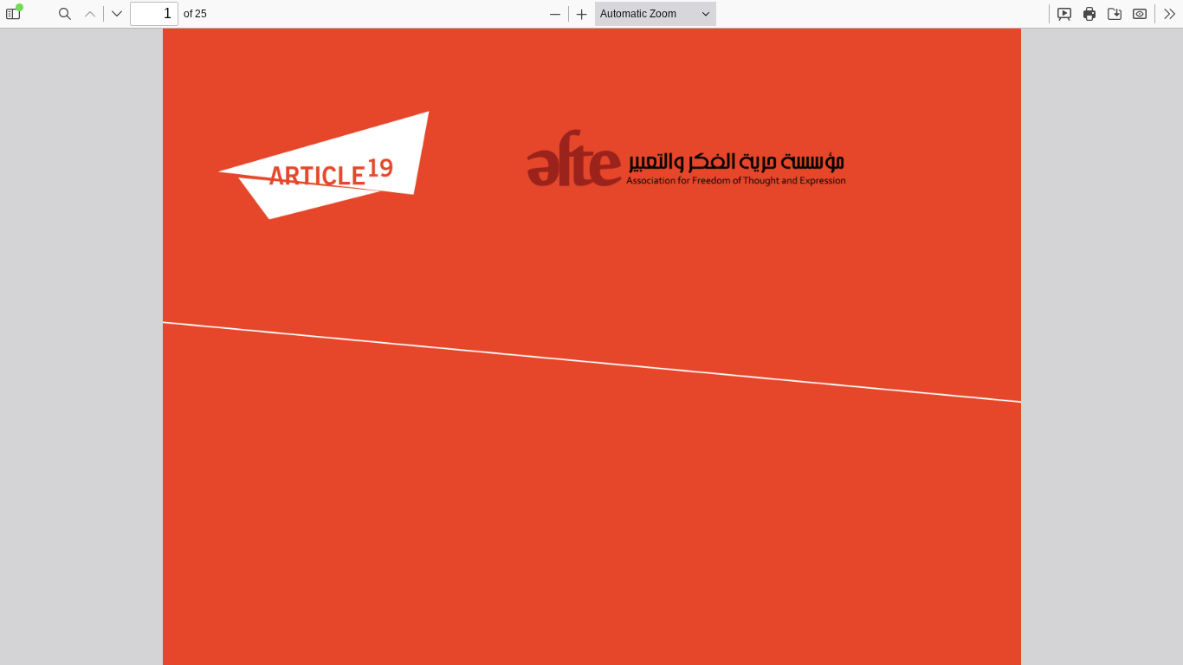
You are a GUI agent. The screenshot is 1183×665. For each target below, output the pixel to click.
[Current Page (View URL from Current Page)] (1140, 14)
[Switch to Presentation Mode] (1064, 14)
